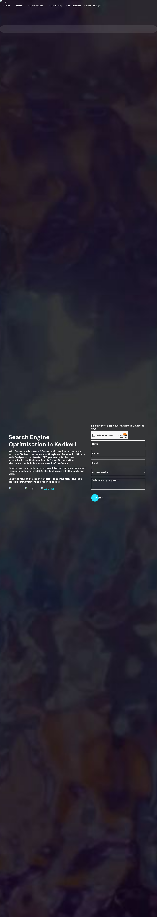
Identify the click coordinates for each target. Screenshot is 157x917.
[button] (1, 16)
